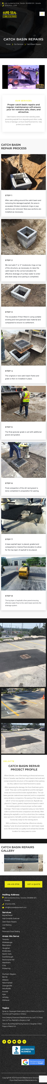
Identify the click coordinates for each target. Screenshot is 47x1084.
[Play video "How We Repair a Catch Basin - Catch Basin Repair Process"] (23, 77)
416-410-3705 (13, 884)
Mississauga (7, 942)
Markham (6, 962)
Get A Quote (33, 884)
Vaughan (6, 948)
